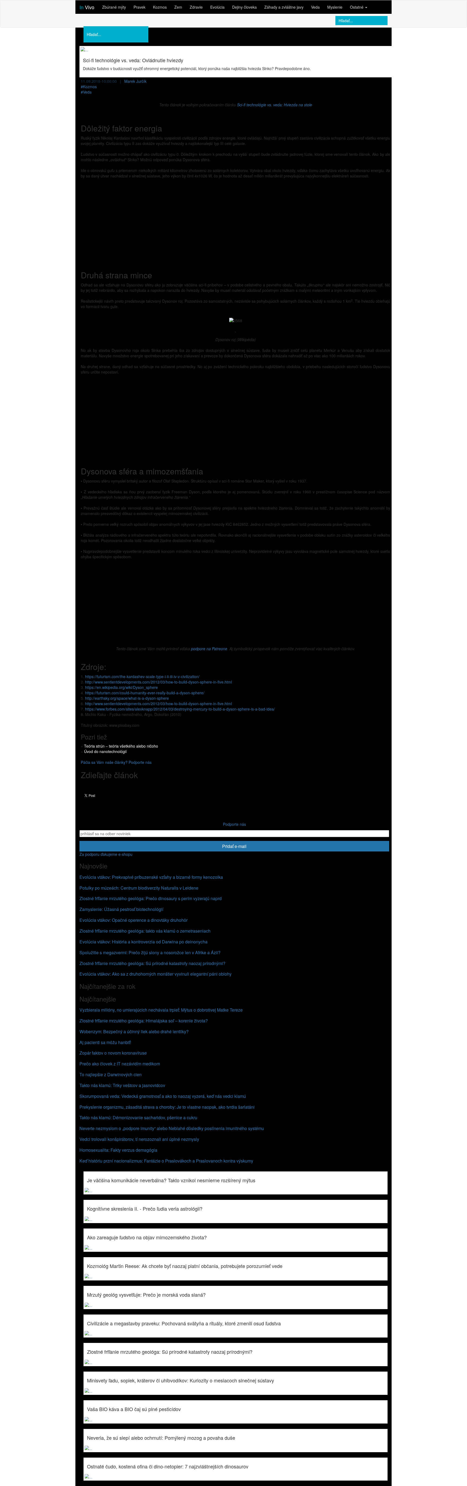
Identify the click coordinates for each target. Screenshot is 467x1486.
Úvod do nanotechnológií (105, 751)
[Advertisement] (235, 222)
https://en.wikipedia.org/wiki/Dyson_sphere (121, 687)
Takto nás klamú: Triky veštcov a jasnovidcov (122, 1085)
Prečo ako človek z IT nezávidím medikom (119, 1064)
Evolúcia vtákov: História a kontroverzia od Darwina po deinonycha (143, 942)
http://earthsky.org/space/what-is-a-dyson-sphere (127, 698)
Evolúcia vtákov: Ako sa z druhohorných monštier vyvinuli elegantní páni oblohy (155, 974)
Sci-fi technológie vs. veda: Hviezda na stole (274, 104)
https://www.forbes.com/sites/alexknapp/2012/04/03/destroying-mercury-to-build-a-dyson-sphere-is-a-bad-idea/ (180, 709)
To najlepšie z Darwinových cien (110, 1074)
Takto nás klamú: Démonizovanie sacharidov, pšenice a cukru (138, 1117)
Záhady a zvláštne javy (283, 7)
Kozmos (160, 7)
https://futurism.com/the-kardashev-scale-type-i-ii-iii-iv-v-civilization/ (142, 676)
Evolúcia (217, 7)
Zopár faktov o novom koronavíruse (113, 1053)
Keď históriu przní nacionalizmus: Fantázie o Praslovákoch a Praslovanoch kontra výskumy (166, 1161)
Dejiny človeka (244, 7)
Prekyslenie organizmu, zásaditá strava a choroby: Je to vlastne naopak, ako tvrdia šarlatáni (167, 1107)
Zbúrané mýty (114, 7)
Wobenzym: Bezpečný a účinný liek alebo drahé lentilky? (134, 1031)
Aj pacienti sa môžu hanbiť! (105, 1042)
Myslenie (334, 7)
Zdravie (196, 7)
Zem (178, 7)
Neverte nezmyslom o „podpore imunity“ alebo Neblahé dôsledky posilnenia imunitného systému (171, 1128)
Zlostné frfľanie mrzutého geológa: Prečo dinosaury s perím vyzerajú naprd (150, 898)
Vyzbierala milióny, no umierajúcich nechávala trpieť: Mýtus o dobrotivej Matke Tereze (161, 1010)
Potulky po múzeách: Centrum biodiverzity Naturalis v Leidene (138, 888)
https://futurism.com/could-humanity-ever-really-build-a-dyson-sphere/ (144, 692)
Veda (315, 7)
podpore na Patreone (209, 648)
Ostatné (357, 7)
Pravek (139, 7)
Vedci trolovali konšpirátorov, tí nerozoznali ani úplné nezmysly (139, 1139)
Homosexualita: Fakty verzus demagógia (118, 1150)
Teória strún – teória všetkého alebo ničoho (121, 746)
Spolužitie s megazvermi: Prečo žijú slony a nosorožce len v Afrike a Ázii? (150, 952)
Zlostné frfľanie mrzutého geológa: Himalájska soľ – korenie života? (143, 1021)
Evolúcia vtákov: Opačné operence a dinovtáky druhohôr (133, 920)
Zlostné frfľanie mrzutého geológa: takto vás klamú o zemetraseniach (145, 931)
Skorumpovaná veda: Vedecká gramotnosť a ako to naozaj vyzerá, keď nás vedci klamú (162, 1096)
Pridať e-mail (234, 846)
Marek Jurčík (135, 81)
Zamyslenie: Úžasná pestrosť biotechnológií (121, 909)
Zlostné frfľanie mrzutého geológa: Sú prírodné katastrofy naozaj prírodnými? (152, 963)
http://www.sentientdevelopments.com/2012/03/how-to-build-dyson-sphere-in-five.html (158, 682)
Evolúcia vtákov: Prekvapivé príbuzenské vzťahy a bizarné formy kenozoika (151, 877)
